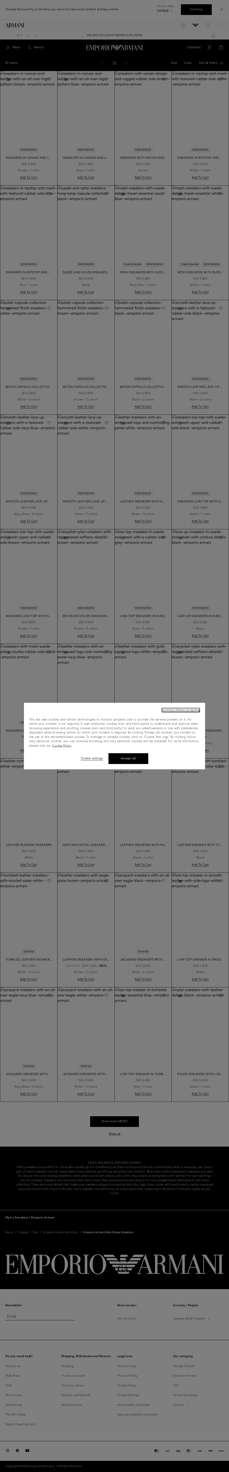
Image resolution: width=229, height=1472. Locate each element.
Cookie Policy (61, 745)
